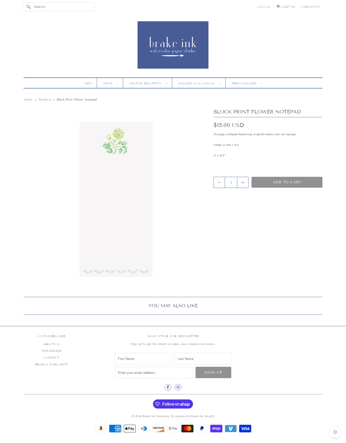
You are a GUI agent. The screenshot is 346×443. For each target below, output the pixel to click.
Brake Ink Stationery (155, 416)
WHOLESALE (51, 351)
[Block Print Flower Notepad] (116, 199)
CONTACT (51, 357)
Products (45, 99)
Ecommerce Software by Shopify (193, 416)
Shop (108, 83)
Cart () (287, 7)
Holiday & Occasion (197, 83)
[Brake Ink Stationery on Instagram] (178, 387)
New (88, 83)
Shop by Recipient (146, 83)
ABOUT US (51, 344)
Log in (264, 7)
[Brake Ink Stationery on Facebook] (168, 387)
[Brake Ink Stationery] (173, 46)
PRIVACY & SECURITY (51, 364)
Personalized (245, 83)
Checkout (310, 7)
